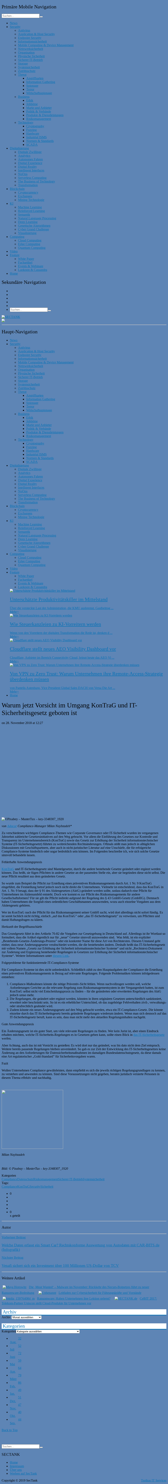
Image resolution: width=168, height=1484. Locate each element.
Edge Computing (29, 244)
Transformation (28, 185)
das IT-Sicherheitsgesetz (149, 1034)
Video (14, 251)
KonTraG (8, 869)
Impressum (17, 1466)
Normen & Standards (40, 141)
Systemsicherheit (29, 67)
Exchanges (25, 196)
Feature (14, 255)
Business (24, 96)
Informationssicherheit (32, 41)
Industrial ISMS (36, 137)
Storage (23, 63)
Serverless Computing (32, 177)
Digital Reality (27, 166)
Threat (22, 74)
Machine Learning (30, 207)
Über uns (16, 1470)
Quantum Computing (31, 247)
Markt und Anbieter (39, 107)
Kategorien (9, 1331)
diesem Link (61, 955)
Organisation (26, 52)
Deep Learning (27, 222)
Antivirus (24, 30)
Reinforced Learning (31, 211)
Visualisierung (27, 233)
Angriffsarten (34, 78)
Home (14, 273)
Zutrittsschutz (26, 71)
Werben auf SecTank (23, 1473)
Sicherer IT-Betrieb (30, 60)
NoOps (22, 174)
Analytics (24, 155)
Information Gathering (40, 82)
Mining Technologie (31, 200)
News (13, 23)
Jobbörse (32, 104)
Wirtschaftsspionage (39, 93)
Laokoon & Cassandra (32, 270)
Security (15, 26)
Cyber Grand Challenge (33, 229)
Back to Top (10, 1430)
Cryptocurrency (28, 192)
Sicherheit (46, 1186)
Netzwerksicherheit (30, 49)
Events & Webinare (30, 266)
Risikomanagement (38, 119)
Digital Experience (30, 163)
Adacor (12, 826)
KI (11, 203)
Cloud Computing (29, 240)
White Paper (26, 258)
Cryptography (35, 126)
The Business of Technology (36, 181)
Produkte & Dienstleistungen (45, 115)
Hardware (32, 133)
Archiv (6, 1317)
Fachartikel (25, 262)
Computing (17, 236)
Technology (25, 122)
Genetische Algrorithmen (34, 225)
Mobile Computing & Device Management (46, 45)
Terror (30, 89)
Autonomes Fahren (30, 159)
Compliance (9, 1179)
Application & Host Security (36, 34)
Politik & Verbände (38, 111)
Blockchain (17, 189)
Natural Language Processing (37, 218)
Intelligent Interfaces (31, 170)
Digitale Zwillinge (30, 152)
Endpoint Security (29, 37)
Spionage (32, 85)
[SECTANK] (11, 317)
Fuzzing (31, 130)
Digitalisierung (19, 148)
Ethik (29, 100)
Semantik (24, 214)
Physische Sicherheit (31, 56)
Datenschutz (25, 1179)
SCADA (32, 144)
